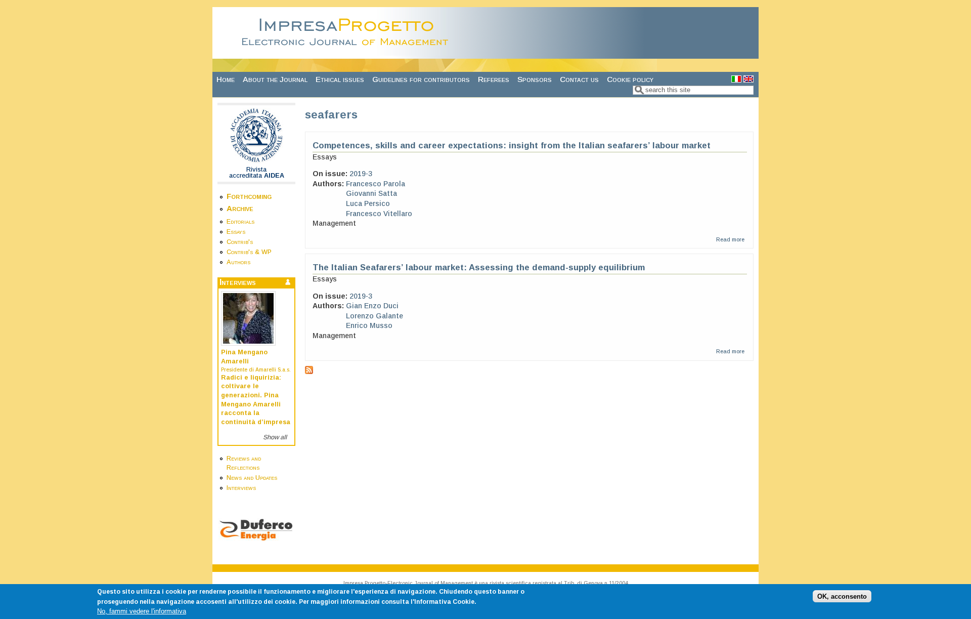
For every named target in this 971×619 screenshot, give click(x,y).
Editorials (240, 221)
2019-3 (360, 174)
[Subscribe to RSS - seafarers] (309, 371)
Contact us (579, 79)
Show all (275, 437)
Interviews (241, 487)
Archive (240, 208)
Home (225, 79)
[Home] (348, 53)
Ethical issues (340, 79)
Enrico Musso (369, 325)
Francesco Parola (375, 184)
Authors (238, 262)
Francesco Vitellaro (379, 214)
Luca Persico (368, 203)
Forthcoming (249, 196)
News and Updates (252, 477)
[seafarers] (736, 79)
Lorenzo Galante (374, 316)
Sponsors (534, 79)
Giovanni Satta (371, 193)
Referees (493, 79)
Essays (236, 231)
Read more (730, 239)
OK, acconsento (842, 596)
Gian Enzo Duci (372, 306)
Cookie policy (630, 79)
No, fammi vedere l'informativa (141, 611)
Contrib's (240, 241)
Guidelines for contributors (421, 79)
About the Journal (275, 79)
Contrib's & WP (249, 252)
